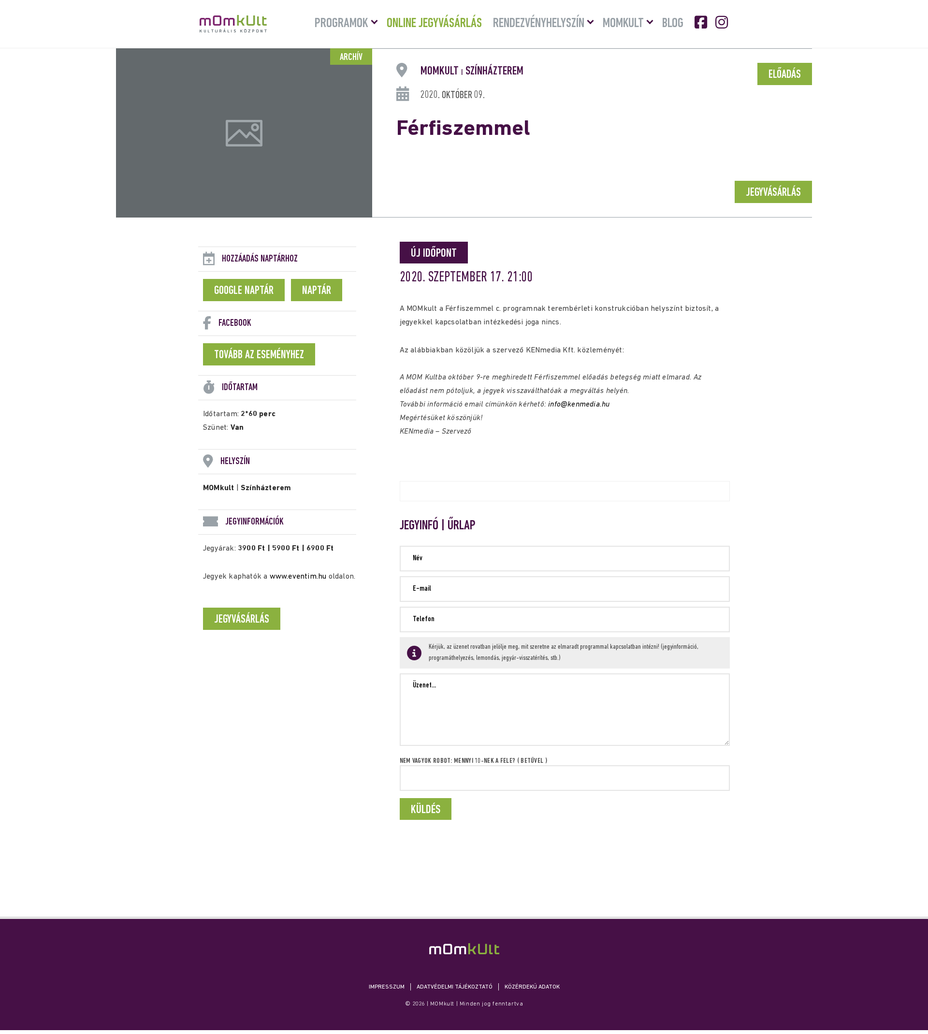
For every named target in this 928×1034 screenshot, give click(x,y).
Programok (341, 23)
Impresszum (387, 987)
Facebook (702, 22)
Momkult (623, 23)
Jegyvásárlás (773, 193)
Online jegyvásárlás (434, 23)
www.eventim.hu (298, 577)
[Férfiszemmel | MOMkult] (464, 948)
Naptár (316, 291)
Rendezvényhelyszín (538, 23)
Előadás (784, 75)
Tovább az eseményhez (259, 355)
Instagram (722, 22)
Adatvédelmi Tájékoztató (455, 987)
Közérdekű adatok (532, 987)
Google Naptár (244, 291)
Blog (672, 23)
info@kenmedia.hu (578, 404)
